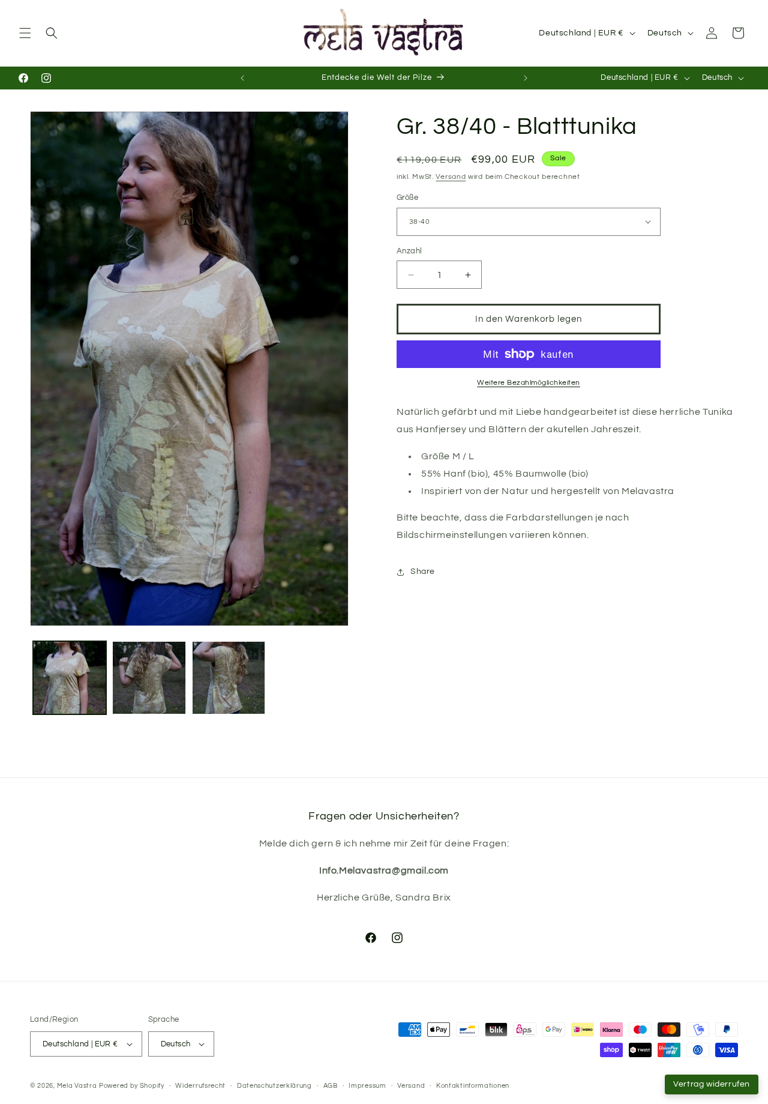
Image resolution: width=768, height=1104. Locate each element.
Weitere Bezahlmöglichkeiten (528, 383)
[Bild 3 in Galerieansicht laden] (228, 677)
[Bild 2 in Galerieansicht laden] (148, 677)
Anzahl (409, 251)
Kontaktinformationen (472, 1085)
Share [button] (422, 571)
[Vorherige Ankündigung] (242, 78)
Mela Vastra (77, 1085)
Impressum (367, 1085)
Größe (407, 197)
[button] (25, 33)
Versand (451, 177)
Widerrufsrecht (200, 1085)
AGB (330, 1085)
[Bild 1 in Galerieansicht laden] (69, 677)
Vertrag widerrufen (711, 1084)
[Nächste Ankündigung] (525, 78)
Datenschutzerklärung (274, 1085)
